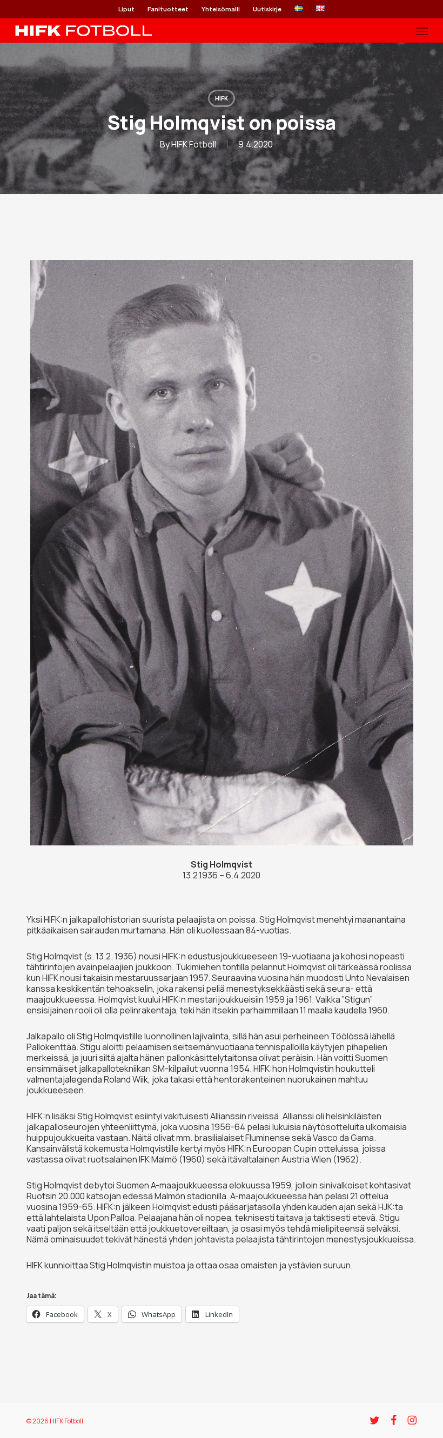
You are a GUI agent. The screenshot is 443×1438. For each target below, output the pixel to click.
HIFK (221, 98)
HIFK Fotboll (193, 144)
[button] (422, 30)
